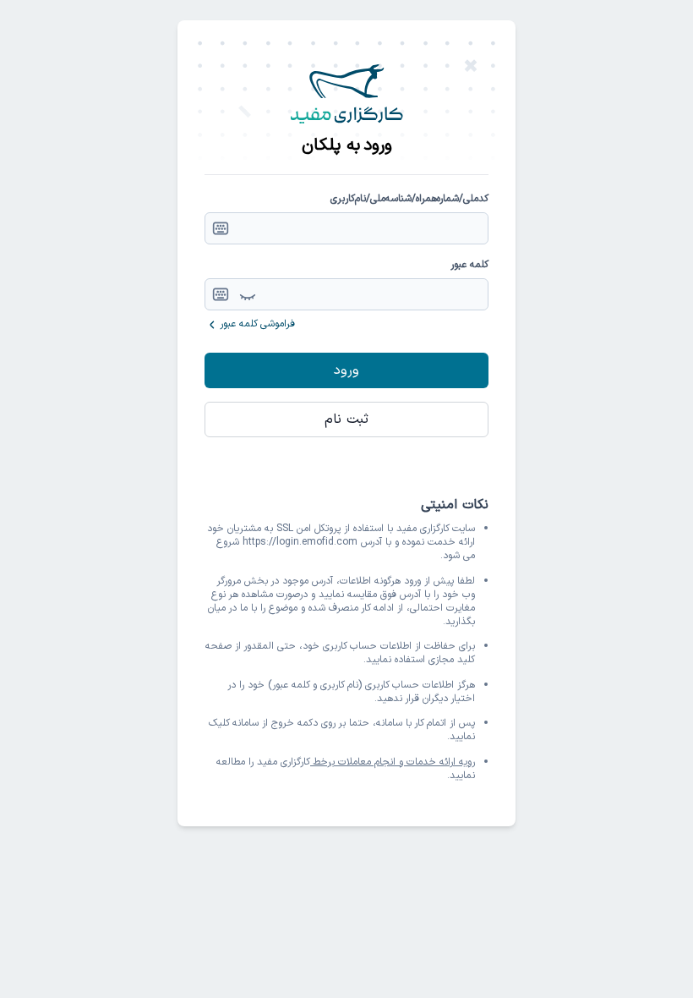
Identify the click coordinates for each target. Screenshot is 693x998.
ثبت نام (346, 419)
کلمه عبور (469, 264)
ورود (346, 370)
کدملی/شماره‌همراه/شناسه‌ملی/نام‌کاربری (409, 199)
